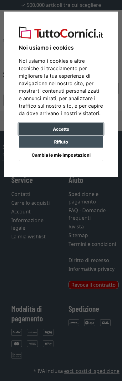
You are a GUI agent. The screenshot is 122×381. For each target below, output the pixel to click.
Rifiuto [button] (61, 141)
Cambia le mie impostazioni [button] (61, 155)
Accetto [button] (61, 129)
